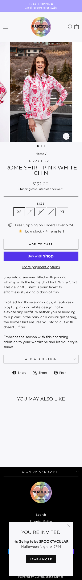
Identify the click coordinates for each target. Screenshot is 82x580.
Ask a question (41, 359)
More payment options (41, 267)
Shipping (24, 189)
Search (41, 515)
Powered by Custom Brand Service (40, 576)
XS (19, 211)
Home (40, 154)
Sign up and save (40, 472)
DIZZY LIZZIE (41, 161)
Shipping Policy (41, 521)
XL (62, 211)
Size (41, 203)
